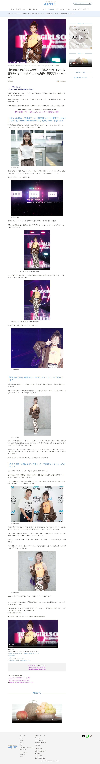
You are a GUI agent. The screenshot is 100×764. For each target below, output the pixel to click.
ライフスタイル (60, 9)
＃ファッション (32, 667)
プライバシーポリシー (40, 740)
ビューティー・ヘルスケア (39, 9)
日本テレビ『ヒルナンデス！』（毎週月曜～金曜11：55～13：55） (24, 653)
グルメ (12, 9)
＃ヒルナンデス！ (32, 665)
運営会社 (37, 738)
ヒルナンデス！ (34, 65)
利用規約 (37, 745)
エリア (80, 9)
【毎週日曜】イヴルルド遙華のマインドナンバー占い (21, 682)
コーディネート (26, 65)
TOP (9, 14)
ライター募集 (38, 755)
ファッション (51, 9)
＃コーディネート (41, 667)
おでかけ (18, 9)
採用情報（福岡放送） (40, 758)
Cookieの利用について (40, 742)
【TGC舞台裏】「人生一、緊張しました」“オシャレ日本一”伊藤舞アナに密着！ (37, 112)
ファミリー (68, 9)
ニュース (24, 9)
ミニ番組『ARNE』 (50, 65)
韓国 (30, 9)
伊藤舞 (56, 65)
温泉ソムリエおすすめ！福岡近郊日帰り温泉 (19, 680)
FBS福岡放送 (18, 65)
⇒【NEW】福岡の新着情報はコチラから (37, 669)
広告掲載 (37, 753)
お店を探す (86, 9)
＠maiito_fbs (21, 658)
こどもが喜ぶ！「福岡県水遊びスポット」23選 (19, 678)
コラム (74, 9)
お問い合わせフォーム (40, 751)
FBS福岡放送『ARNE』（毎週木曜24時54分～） (20, 660)
